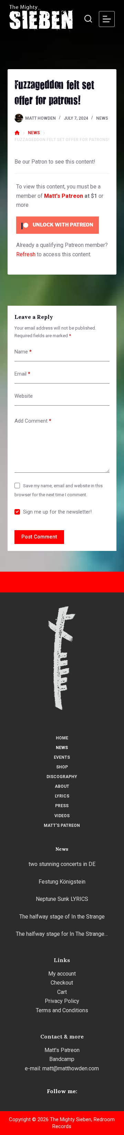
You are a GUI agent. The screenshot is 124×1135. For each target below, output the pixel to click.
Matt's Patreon (63, 196)
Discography (61, 776)
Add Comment (32, 421)
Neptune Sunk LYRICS (62, 899)
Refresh (25, 254)
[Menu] (107, 19)
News (102, 118)
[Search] (88, 18)
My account (62, 973)
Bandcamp (61, 1059)
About (62, 786)
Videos (62, 815)
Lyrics (62, 796)
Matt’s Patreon (62, 825)
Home (62, 738)
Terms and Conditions (62, 1010)
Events (62, 757)
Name (23, 352)
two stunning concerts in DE (62, 864)
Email (22, 374)
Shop (62, 767)
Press (62, 805)
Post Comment (39, 537)
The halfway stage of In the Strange (62, 916)
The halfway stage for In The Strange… (62, 934)
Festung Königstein (62, 881)
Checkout (62, 982)
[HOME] (17, 133)
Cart (62, 992)
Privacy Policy (62, 1001)
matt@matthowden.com (70, 1068)
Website (23, 396)
